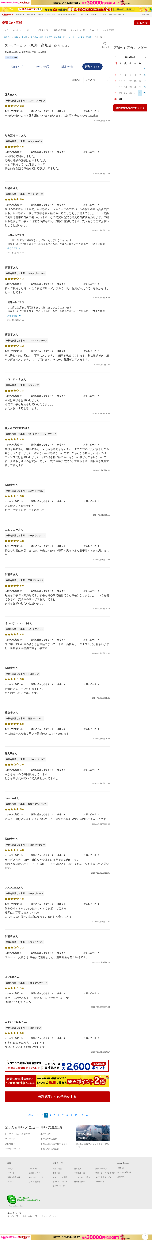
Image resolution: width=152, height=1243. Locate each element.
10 (76, 1115)
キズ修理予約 (79, 1173)
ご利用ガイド (43, 30)
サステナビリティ (49, 1216)
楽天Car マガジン (60, 1182)
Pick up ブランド (12, 1148)
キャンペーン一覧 (78, 30)
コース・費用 (42, 66)
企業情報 (121, 1168)
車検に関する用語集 (50, 1148)
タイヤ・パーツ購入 (82, 1177)
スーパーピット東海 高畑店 (79, 37)
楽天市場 (145, 14)
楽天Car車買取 (101, 1169)
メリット (29, 30)
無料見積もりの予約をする (130, 108)
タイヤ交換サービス (103, 1177)
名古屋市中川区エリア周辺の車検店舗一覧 (48, 37)
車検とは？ (46, 1134)
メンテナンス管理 (60, 1177)
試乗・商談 (57, 1169)
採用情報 (121, 1177)
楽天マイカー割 (59, 1186)
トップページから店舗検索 (17, 1134)
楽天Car (7, 37)
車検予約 (56, 1173)
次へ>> (84, 1115)
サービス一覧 (12, 1216)
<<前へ (30, 1115)
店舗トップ (17, 66)
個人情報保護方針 (124, 1172)
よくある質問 (108, 30)
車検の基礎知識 (59, 30)
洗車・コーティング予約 (105, 1173)
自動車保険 (99, 1182)
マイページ (16, 30)
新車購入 (77, 1169)
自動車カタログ (80, 1182)
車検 (16, 37)
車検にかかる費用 (49, 1139)
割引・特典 (67, 66)
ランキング (94, 30)
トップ (5, 30)
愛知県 (24, 37)
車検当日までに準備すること (54, 1144)
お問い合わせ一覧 (30, 1216)
